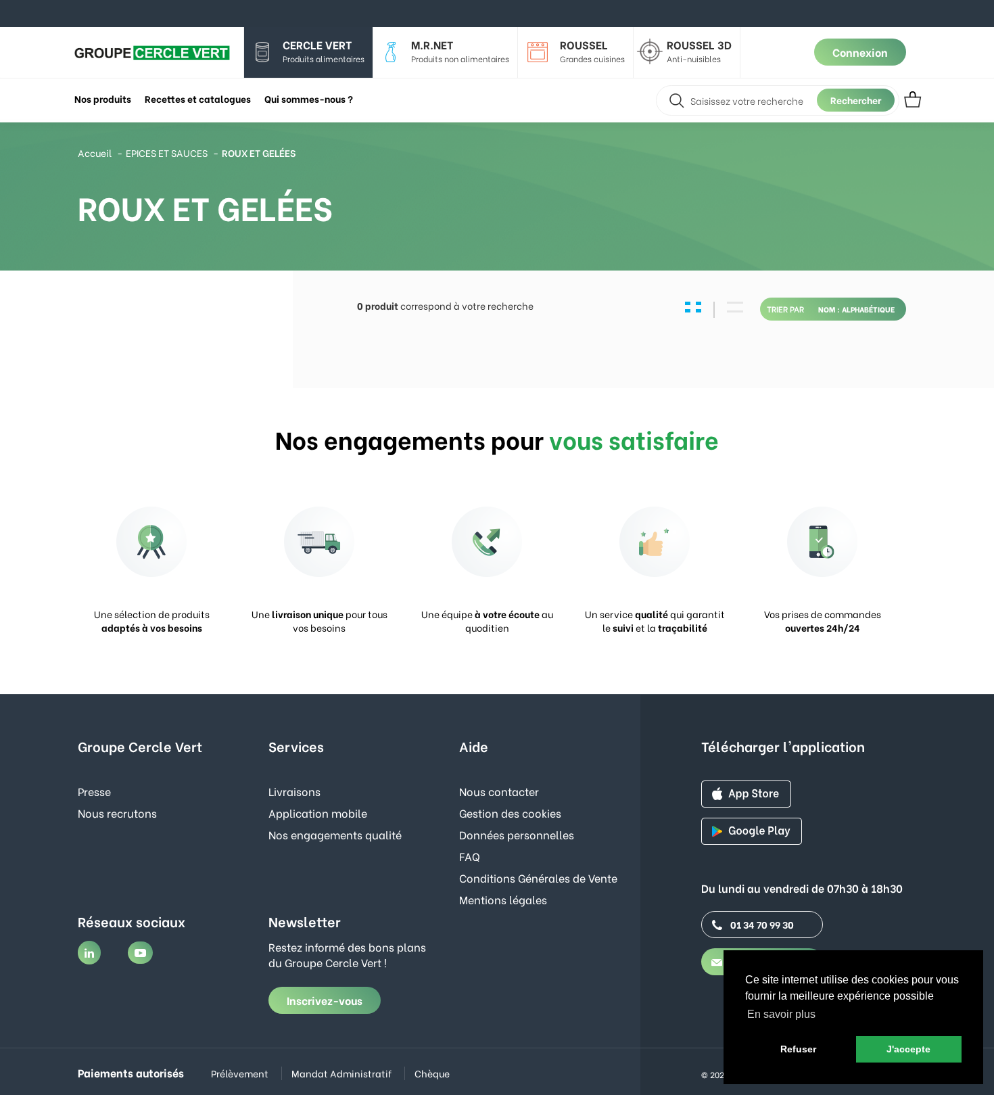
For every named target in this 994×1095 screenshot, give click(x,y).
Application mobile (317, 812)
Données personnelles (516, 834)
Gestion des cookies (510, 812)
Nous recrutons (117, 812)
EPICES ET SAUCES (167, 152)
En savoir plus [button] (781, 1014)
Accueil (95, 152)
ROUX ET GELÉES (258, 152)
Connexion (860, 52)
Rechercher (855, 100)
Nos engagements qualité (335, 834)
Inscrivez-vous (324, 1000)
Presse (94, 791)
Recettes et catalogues (198, 98)
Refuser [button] (798, 1049)
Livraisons (294, 791)
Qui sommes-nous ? (308, 98)
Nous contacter (499, 791)
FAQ (469, 856)
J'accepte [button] (908, 1049)
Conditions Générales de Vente (538, 877)
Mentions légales (503, 899)
